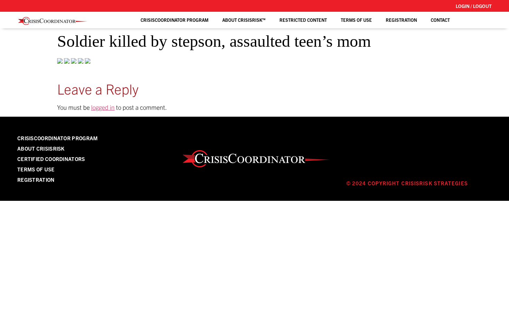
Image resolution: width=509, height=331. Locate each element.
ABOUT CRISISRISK (41, 148)
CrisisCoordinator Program (174, 20)
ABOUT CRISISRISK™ (244, 20)
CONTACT (440, 20)
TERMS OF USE (356, 20)
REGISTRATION (401, 20)
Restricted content (303, 20)
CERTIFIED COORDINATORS (51, 158)
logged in (103, 107)
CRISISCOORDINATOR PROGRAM (57, 138)
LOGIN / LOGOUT (474, 6)
